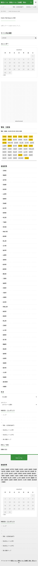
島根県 (4, 316)
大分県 (4, 372)
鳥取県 (4, 311)
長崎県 (4, 363)
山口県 (4, 330)
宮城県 (4, 184)
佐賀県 (4, 358)
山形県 (4, 194)
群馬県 (4, 212)
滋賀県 (4, 283)
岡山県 (4, 321)
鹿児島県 (5, 382)
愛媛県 (4, 344)
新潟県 (4, 236)
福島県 (4, 198)
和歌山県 (5, 306)
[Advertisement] (19, 100)
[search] (35, 38)
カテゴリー (4, 402)
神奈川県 (5, 231)
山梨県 (4, 255)
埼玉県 (4, 217)
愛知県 (4, 274)
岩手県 (4, 180)
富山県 (4, 241)
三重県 (4, 278)
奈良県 (4, 302)
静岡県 (4, 269)
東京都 (4, 227)
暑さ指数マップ (7, 439)
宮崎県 (4, 377)
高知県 (4, 349)
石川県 (4, 245)
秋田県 (4, 189)
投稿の (4, 449)
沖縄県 (4, 386)
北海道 (4, 170)
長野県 (4, 259)
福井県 (4, 250)
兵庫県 (4, 297)
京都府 (4, 288)
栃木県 (4, 208)
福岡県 (4, 353)
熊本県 (4, 367)
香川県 (4, 339)
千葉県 (4, 222)
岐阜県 (4, 264)
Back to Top (19, 458)
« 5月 (4, 75)
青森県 (4, 175)
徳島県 (4, 335)
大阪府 (4, 292)
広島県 (4, 325)
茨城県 (4, 203)
